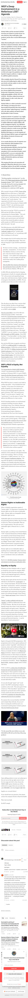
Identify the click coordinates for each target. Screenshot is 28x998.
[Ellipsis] (26, 875)
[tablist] (7, 845)
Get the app (21, 991)
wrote (17, 241)
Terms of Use (21, 821)
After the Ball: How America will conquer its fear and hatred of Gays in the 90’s (15, 266)
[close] (24, 951)
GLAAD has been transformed (15, 317)
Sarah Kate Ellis (5, 186)
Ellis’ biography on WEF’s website (10, 334)
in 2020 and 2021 (12, 345)
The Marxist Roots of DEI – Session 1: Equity (14, 661)
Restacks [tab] (11, 845)
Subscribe (19, 2)
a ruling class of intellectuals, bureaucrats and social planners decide (13, 669)
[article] (14, 928)
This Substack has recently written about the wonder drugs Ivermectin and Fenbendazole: (10, 928)
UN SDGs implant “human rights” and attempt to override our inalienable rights (13, 561)
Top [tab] (3, 918)
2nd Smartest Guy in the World (12, 23)
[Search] (25, 918)
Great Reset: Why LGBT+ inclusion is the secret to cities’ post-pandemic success (13, 420)
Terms (9, 987)
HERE (24, 307)
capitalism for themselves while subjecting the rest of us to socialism (13, 695)
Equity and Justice (10, 595)
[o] (14, 292)
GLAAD (20, 184)
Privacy (23, 986)
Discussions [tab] (12, 918)
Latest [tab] (6, 918)
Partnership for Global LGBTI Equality (14, 369)
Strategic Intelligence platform (13, 458)
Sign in (25, 2)
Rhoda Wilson (6, 175)
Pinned (7, 863)
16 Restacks (18, 829)
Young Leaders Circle (7, 357)
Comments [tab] (4, 845)
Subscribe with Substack (15, 974)
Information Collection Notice (15, 823)
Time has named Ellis (6, 313)
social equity (19, 582)
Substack (7, 995)
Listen (24, 24)
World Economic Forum (15, 497)
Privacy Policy (16, 980)
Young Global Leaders (7, 355)
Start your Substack (10, 991)
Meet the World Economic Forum (9, 708)
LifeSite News (12, 241)
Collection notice (16, 987)
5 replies (8, 904)
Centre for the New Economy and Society (12, 375)
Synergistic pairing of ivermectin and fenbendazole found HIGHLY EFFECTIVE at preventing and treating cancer (10, 923)
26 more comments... (6, 910)
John (5, 875)
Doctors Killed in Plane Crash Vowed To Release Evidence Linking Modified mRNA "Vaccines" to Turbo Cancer (10, 939)
